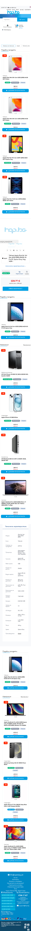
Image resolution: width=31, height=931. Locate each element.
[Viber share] (10, 250)
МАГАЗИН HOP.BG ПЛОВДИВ (8, 897)
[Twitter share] (23, 250)
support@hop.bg (12, 7)
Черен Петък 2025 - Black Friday (15, 890)
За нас (16, 877)
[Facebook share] (7, 250)
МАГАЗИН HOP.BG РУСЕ (7, 903)
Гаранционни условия (15, 885)
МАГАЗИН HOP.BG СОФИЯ (7, 895)
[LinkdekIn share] (17, 250)
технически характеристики (14, 266)
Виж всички (27, 345)
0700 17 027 (4, 7)
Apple (19, 633)
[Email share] (13, 250)
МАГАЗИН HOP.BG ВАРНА (7, 900)
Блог (15, 888)
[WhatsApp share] (20, 250)
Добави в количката (16, 90)
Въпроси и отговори (15, 881)
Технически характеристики (16, 526)
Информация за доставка (15, 887)
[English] (30, 7)
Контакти (15, 879)
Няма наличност (15, 288)
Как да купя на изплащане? (15, 883)
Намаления (4, 345)
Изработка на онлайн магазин (11, 925)
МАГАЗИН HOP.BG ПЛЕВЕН (7, 906)
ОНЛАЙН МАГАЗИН (6, 909)
